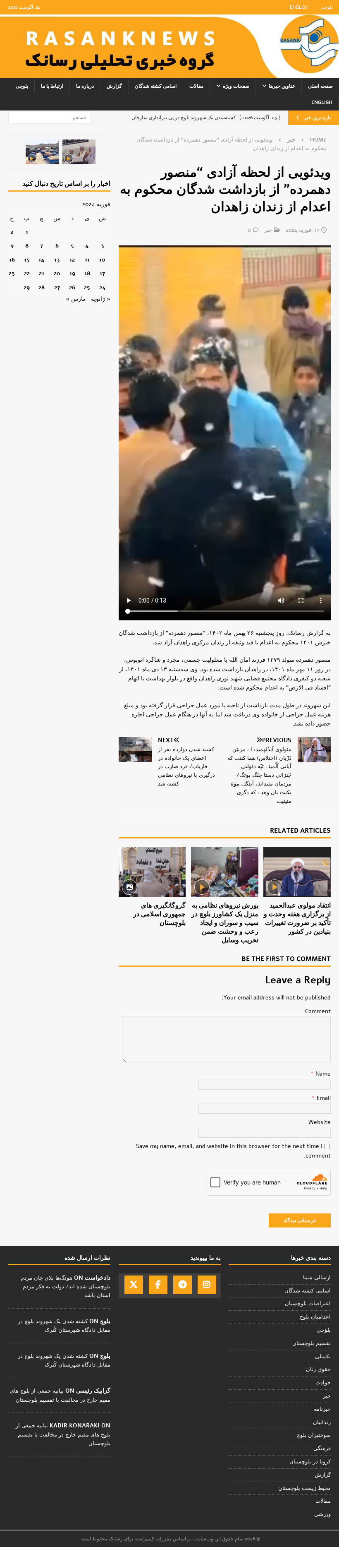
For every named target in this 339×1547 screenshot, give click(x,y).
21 (41, 273)
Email (323, 1098)
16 (12, 260)
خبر (268, 230)
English (299, 7)
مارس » (76, 299)
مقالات (196, 86)
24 (102, 287)
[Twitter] (133, 1285)
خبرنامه (322, 1409)
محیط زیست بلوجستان (304, 1488)
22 (27, 273)
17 (102, 273)
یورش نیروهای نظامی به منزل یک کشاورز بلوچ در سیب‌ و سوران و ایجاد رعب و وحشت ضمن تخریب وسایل (224, 922)
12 (72, 260)
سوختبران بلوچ (314, 1435)
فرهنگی (322, 1448)
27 (57, 287)
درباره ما (85, 86)
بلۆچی (324, 1330)
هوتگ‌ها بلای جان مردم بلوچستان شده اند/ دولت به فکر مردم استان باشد (65, 1286)
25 (87, 287)
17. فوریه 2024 (302, 230)
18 (87, 273)
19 (72, 273)
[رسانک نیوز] (169, 73)
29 (27, 287)
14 (41, 260)
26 (72, 287)
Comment (318, 1011)
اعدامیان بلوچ (315, 1317)
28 (41, 287)
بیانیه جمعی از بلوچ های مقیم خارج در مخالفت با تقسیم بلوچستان (63, 1434)
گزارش (114, 86)
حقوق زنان (318, 1369)
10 (102, 260)
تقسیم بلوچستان (311, 1343)
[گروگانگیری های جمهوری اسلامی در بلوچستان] (152, 872)
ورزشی (322, 1514)
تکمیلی (323, 1356)
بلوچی (327, 7)
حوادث (323, 1382)
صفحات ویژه (236, 86)
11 (87, 260)
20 (57, 273)
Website (319, 1122)
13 (57, 260)
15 (27, 260)
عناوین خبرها (282, 86)
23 (12, 273)
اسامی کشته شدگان (156, 86)
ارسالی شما (317, 1277)
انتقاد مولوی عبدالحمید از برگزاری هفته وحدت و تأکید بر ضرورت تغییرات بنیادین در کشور (297, 918)
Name (322, 1074)
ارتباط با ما (52, 86)
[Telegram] (182, 1285)
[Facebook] (158, 1285)
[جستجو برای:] (49, 117)
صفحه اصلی (320, 86)
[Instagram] (207, 1285)
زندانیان (322, 1422)
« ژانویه (100, 299)
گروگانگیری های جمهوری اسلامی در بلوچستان (159, 914)
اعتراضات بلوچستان (308, 1303)
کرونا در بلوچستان (310, 1461)
